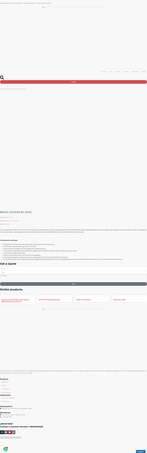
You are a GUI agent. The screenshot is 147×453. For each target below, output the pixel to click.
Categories (135, 71)
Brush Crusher (8, 89)
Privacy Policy (5, 401)
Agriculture (8, 220)
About (110, 71)
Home (104, 71)
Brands (143, 71)
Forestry (4, 385)
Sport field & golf (6, 392)
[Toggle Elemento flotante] (5, 449)
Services (118, 71)
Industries (126, 71)
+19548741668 (36, 426)
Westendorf (7, 224)
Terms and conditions (8, 398)
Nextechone (17, 438)
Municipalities (15, 220)
